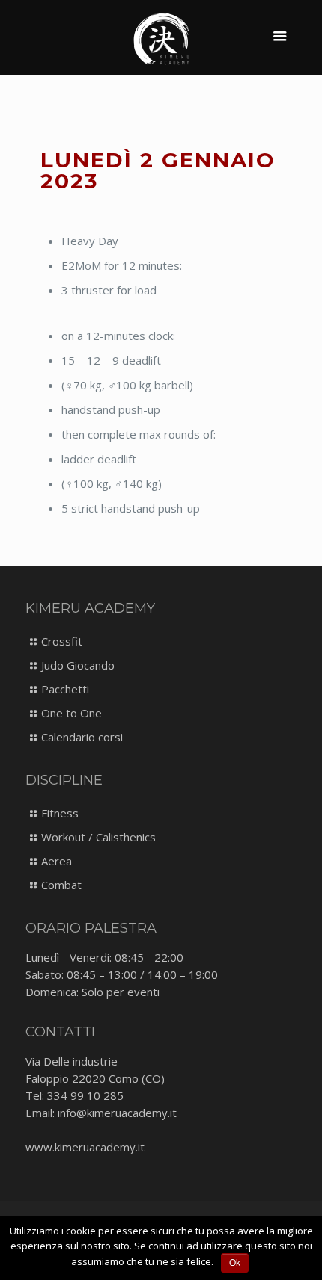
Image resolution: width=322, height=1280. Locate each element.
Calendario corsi (82, 736)
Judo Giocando (78, 665)
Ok (234, 1263)
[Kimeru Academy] (161, 37)
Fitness (60, 813)
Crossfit (61, 641)
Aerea (56, 860)
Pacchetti (65, 688)
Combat (61, 884)
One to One (71, 712)
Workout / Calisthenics (98, 836)
